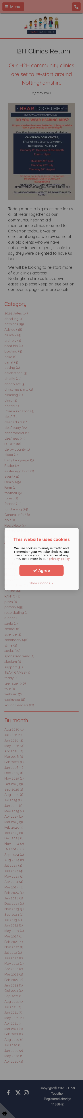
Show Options (40, 583)
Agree (43, 570)
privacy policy (59, 559)
